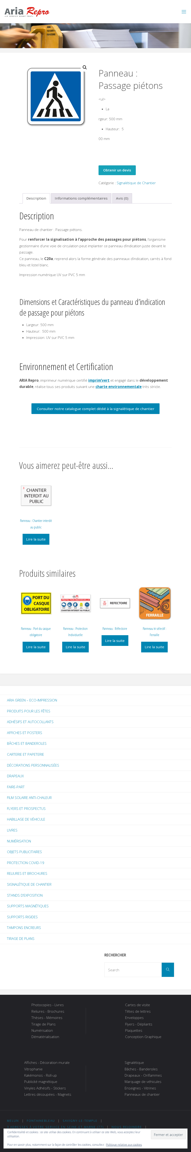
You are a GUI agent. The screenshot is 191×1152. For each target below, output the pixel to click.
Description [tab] (36, 198)
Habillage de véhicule (26, 819)
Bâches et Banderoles (27, 743)
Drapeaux (15, 776)
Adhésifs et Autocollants (30, 721)
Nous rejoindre (127, 1127)
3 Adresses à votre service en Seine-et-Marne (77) (55, 1127)
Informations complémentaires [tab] (81, 198)
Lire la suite (36, 539)
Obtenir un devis (117, 170)
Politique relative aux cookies (124, 1145)
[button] (85, 67)
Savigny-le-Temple (80, 1121)
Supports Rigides (22, 917)
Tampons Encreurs (24, 927)
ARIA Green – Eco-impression (32, 700)
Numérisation (19, 841)
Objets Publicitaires (24, 851)
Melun (13, 1121)
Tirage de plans (20, 938)
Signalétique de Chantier (136, 182)
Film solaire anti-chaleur (29, 797)
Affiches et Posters (24, 732)
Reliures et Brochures (27, 873)
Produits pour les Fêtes (28, 711)
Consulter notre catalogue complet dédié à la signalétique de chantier (95, 408)
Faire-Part (16, 787)
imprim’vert (98, 380)
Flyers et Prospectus (26, 808)
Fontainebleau (41, 1121)
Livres (12, 830)
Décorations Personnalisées (33, 765)
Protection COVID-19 (25, 862)
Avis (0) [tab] (122, 198)
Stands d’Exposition (25, 895)
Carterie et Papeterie (25, 754)
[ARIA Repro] (27, 11)
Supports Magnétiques (28, 906)
